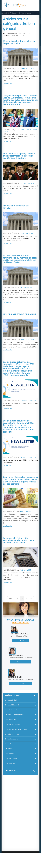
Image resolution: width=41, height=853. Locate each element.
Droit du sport (10, 763)
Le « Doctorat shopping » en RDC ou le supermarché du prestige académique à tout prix (19, 156)
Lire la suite (7, 84)
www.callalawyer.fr (20, 623)
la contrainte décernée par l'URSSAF (16, 207)
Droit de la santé (11, 758)
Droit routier (9, 753)
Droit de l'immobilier (12, 710)
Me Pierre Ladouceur (20, 634)
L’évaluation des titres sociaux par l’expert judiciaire (19, 42)
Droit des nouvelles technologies (16, 729)
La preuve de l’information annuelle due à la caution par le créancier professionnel (18, 540)
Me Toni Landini (15, 677)
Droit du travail (10, 719)
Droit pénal (9, 749)
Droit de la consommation (14, 715)
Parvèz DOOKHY (27, 288)
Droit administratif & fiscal (14, 744)
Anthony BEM (25, 511)
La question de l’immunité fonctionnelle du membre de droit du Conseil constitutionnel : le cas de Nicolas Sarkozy (20, 259)
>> (31, 599)
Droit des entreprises (12, 724)
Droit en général (11, 700)
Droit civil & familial (12, 705)
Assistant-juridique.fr (29, 401)
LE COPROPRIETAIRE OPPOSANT (19, 314)
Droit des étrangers (12, 734)
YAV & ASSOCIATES (28, 183)
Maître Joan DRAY (27, 69)
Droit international (11, 739)
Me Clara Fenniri (16, 656)
